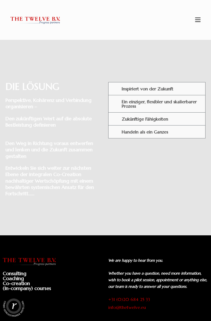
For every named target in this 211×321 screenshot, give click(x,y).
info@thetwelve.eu (127, 307)
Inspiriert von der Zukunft (147, 88)
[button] (157, 88)
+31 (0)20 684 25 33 (129, 299)
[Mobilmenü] (198, 20)
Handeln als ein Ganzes (145, 132)
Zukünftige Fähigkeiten (145, 119)
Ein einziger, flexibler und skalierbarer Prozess (159, 104)
